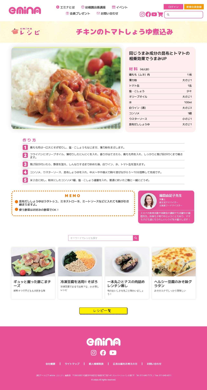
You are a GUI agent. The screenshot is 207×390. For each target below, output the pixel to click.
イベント (122, 7)
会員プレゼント (80, 13)
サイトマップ (72, 363)
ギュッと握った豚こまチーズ (32, 283)
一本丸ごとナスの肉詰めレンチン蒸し (126, 283)
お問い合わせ (109, 13)
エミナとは (67, 7)
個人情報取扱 (96, 363)
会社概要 (50, 363)
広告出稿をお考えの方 (125, 363)
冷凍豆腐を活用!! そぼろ (79, 281)
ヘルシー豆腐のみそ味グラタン (173, 283)
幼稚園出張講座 (95, 7)
